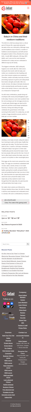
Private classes (8, 343)
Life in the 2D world (9, 200)
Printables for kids (8, 392)
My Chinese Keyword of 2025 (12, 224)
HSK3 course (8, 370)
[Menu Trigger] (28, 8)
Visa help (22, 317)
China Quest (22, 310)
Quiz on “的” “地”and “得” (11, 218)
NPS (22, 323)
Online (8, 338)
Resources (23, 307)
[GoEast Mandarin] (7, 8)
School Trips (22, 320)
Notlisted (4, 215)
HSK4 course (8, 373)
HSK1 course (8, 360)
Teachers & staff (22, 325)
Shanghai (8, 340)
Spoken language (8, 384)
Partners (22, 315)
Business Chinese (8, 387)
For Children (8, 348)
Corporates (8, 353)
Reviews (22, 312)
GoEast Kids (8, 397)
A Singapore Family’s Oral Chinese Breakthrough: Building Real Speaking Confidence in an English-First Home (13, 268)
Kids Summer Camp (8, 351)
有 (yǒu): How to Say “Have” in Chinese (13, 253)
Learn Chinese (23, 305)
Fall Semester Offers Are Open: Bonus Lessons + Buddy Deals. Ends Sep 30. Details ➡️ (15, 2)
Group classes (8, 345)
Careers (22, 300)
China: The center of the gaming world (16, 202)
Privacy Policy (23, 328)
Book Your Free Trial (8, 335)
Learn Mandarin (22, 302)
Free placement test (8, 389)
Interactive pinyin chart (8, 395)
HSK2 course (8, 363)
